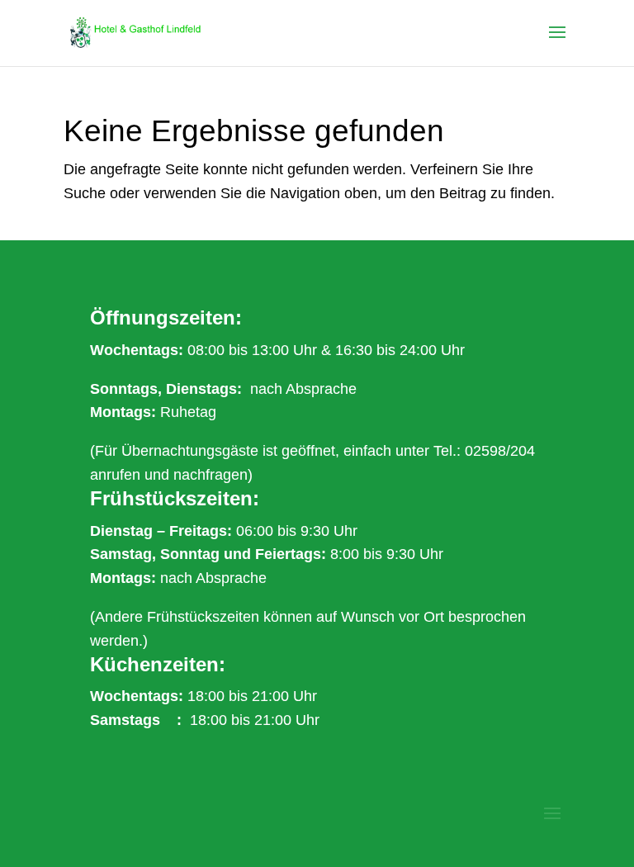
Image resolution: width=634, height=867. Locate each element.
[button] (557, 43)
